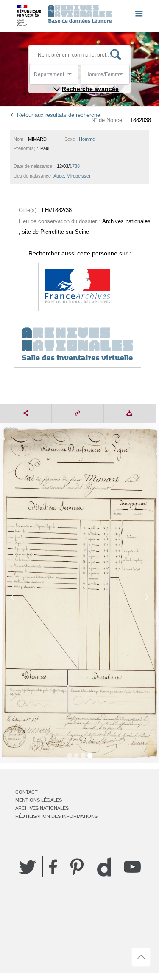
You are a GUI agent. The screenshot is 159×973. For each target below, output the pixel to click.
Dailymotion (104, 867)
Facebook (53, 866)
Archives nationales (42, 808)
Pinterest (77, 866)
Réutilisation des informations (56, 816)
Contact (26, 792)
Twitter (27, 866)
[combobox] (72, 76)
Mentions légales (38, 800)
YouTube (132, 866)
